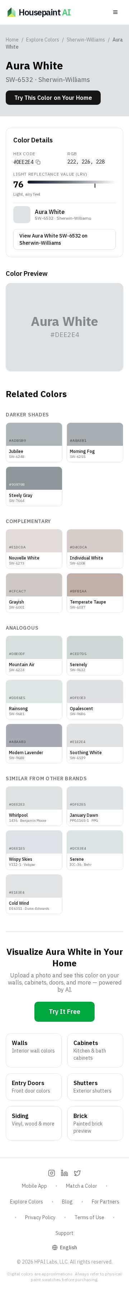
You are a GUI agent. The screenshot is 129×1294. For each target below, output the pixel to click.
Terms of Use (89, 1217)
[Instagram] (51, 1173)
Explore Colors (42, 39)
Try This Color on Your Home (53, 97)
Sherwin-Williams (86, 39)
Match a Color (81, 1186)
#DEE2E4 (23, 162)
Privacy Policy (40, 1217)
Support (64, 1233)
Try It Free (64, 1011)
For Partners (105, 1201)
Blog (67, 1201)
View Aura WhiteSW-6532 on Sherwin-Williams (53, 239)
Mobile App (34, 1186)
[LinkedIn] (64, 1173)
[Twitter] (77, 1173)
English (68, 1247)
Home (12, 39)
